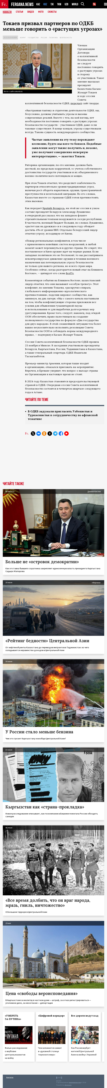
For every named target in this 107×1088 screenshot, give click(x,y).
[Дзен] (50, 433)
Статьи (19, 11)
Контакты (9, 1077)
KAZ (38, 4)
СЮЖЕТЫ (52, 11)
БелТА (70, 273)
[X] (33, 433)
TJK (52, 4)
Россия (44, 37)
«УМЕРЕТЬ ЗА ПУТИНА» (13, 1017)
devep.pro (68, 1085)
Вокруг (23, 37)
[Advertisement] (53, 460)
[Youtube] (66, 433)
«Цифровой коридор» (51, 1015)
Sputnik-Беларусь (53, 208)
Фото (41, 11)
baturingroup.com (75, 1082)
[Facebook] (61, 433)
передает (76, 103)
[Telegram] (55, 433)
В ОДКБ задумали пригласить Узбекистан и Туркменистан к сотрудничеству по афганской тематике (63, 415)
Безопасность (66, 37)
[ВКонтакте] (38, 433)
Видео (30, 11)
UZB (66, 4)
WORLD (75, 4)
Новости (7, 11)
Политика (53, 37)
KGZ (45, 4)
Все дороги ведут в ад (84, 1015)
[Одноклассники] (44, 433)
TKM (59, 4)
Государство (33, 37)
